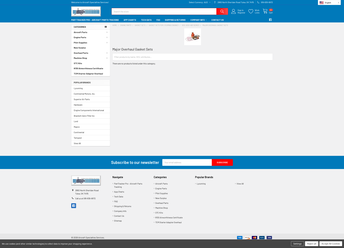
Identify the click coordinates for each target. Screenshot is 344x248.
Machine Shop (80, 58)
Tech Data (146, 20)
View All (77, 143)
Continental (79, 132)
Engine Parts (80, 37)
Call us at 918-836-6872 (85, 198)
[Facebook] (270, 19)
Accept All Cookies (331, 243)
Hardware (78, 104)
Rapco (77, 126)
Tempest (78, 137)
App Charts (130, 20)
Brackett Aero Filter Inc (84, 115)
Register (241, 12)
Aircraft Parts (80, 32)
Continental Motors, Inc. (84, 93)
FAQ (158, 20)
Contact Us (217, 20)
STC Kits (78, 63)
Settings (297, 243)
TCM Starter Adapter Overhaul (88, 73)
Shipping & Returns (175, 20)
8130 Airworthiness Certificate (88, 68)
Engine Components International (89, 110)
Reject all (311, 243)
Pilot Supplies (80, 42)
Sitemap (118, 220)
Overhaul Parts (81, 53)
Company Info (197, 20)
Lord (76, 121)
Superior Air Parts (82, 99)
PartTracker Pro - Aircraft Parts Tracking (95, 20)
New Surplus (80, 47)
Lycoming (78, 88)
